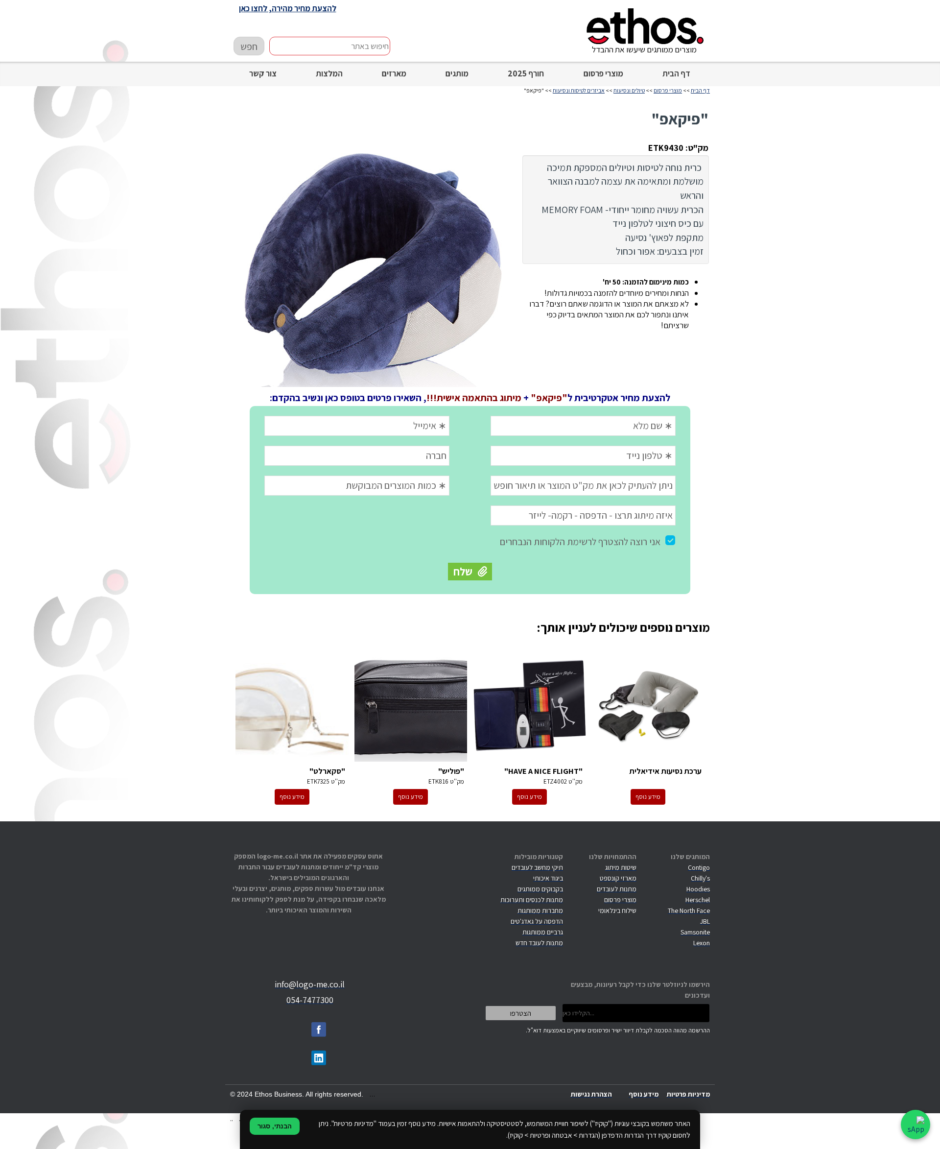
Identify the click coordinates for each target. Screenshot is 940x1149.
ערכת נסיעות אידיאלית (648, 706)
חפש (249, 46)
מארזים (394, 73)
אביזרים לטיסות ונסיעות (579, 90)
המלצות (329, 73)
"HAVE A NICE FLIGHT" (529, 706)
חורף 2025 (526, 73)
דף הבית (676, 73)
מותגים (457, 73)
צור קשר (263, 73)
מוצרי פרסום (603, 73)
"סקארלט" (292, 706)
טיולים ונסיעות (629, 90)
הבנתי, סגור (275, 1126)
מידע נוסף (647, 796)
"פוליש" (411, 706)
